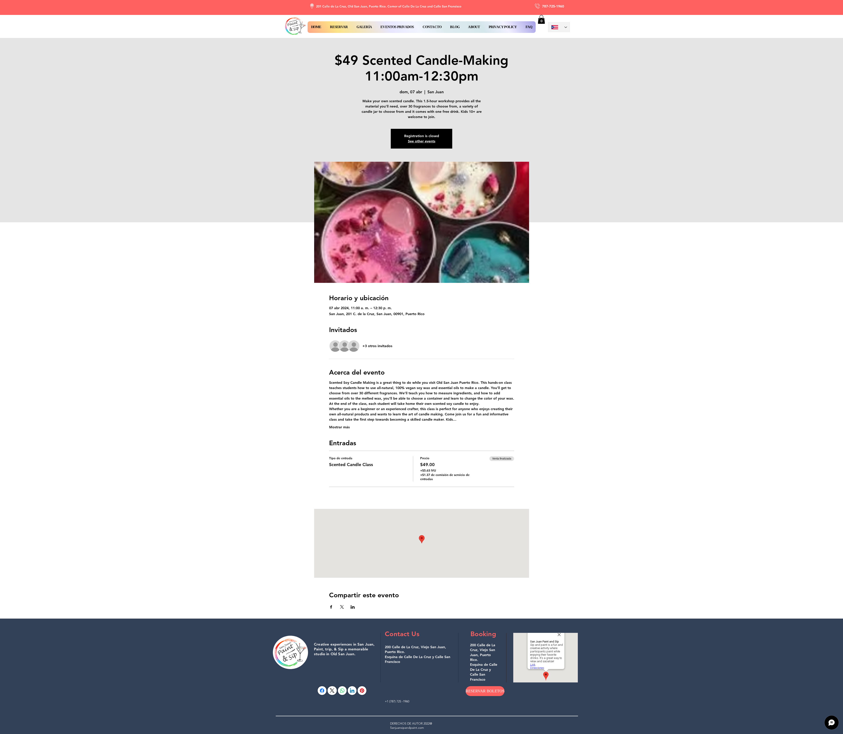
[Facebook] (322, 690)
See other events (421, 141)
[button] (338, 27)
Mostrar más (339, 427)
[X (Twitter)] (332, 690)
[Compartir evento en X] (342, 607)
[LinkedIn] (352, 690)
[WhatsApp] (342, 690)
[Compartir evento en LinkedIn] (353, 607)
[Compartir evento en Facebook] (331, 607)
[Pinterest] (362, 690)
